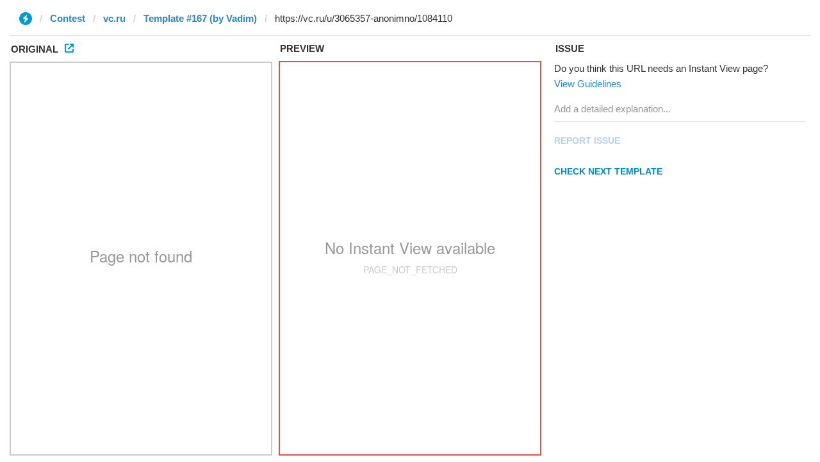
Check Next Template (608, 171)
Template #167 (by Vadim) (200, 18)
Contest (67, 18)
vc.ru (114, 18)
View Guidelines (587, 83)
